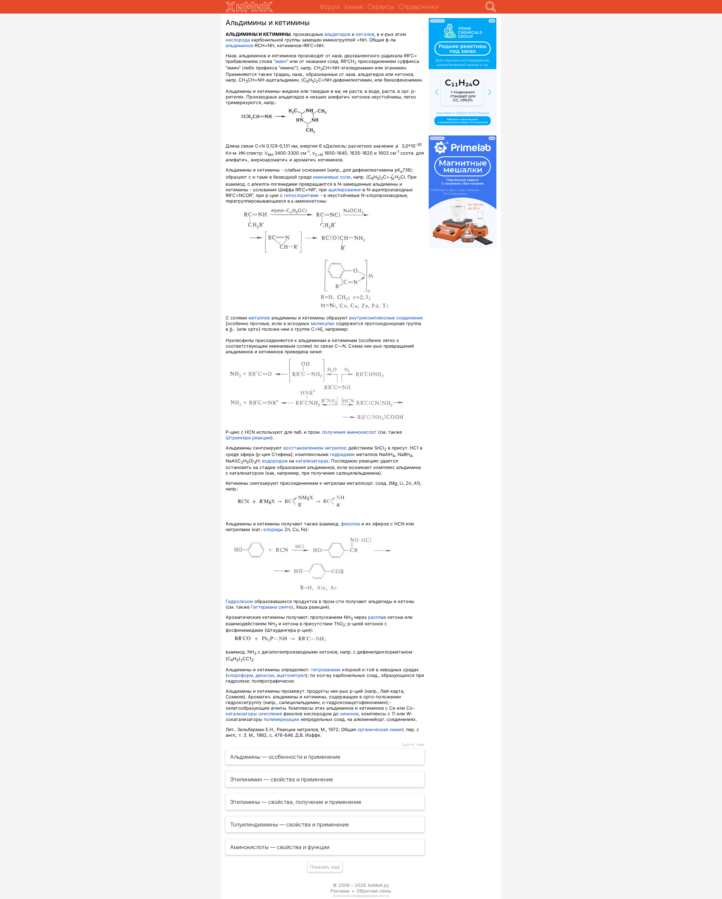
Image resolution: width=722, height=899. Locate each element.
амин (281, 61)
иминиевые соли (332, 177)
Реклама (340, 891)
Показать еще (325, 867)
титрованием (325, 669)
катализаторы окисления (254, 713)
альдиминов (239, 45)
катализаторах (312, 461)
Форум (330, 6)
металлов (259, 318)
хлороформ (240, 675)
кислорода (238, 40)
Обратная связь (373, 891)
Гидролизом (239, 601)
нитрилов (335, 448)
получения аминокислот (349, 432)
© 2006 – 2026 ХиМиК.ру (361, 885)
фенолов (350, 524)
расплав (377, 617)
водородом (275, 461)
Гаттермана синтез (272, 607)
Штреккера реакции (248, 437)
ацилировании (344, 189)
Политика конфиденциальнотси (361, 896)
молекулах (322, 323)
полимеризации (281, 719)
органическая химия (380, 729)
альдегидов (337, 34)
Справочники (419, 6)
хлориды (273, 529)
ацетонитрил (291, 675)
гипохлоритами (301, 195)
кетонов (365, 34)
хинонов (349, 713)
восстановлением (303, 448)
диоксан (265, 675)
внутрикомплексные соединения (386, 318)
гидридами (342, 454)
